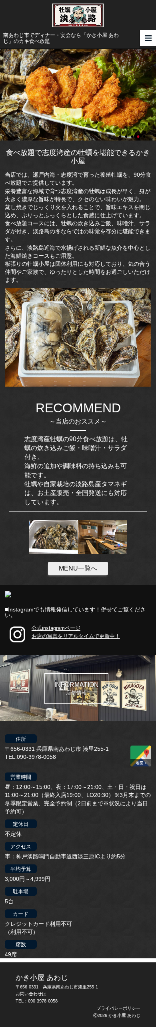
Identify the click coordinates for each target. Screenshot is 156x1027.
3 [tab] (132, 132)
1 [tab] (120, 132)
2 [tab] (126, 132)
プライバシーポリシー (118, 1008)
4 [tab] (138, 132)
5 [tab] (144, 132)
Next (4, 95)
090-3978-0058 (43, 1000)
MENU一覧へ (78, 568)
